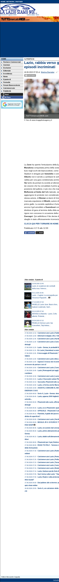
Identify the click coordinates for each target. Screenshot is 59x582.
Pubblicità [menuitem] (7, 91)
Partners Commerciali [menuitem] (12, 62)
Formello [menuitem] (6, 82)
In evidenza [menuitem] (7, 74)
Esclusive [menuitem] (7, 68)
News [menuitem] (5, 77)
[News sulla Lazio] (18, 9)
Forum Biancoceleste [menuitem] (11, 85)
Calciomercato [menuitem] (9, 88)
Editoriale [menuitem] (7, 71)
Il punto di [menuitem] (7, 79)
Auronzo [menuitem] (6, 65)
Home (3, 59)
